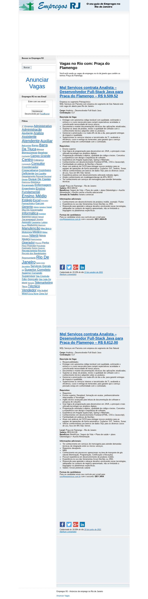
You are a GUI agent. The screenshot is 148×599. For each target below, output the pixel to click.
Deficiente (28, 173)
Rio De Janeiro (35, 259)
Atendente (31, 141)
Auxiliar (46, 141)
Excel (37, 200)
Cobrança (39, 160)
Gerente (27, 206)
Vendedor (29, 290)
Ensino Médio (34, 196)
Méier (45, 232)
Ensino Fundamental (33, 190)
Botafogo (43, 152)
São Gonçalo (30, 279)
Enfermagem (43, 185)
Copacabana (30, 170)
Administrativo (43, 126)
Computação (26, 164)
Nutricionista (36, 239)
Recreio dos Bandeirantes (34, 253)
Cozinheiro (45, 170)
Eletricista (26, 182)
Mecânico (46, 228)
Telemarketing (44, 282)
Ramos (35, 248)
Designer (47, 176)
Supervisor (28, 276)
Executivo (44, 200)
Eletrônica (35, 182)
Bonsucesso (29, 152)
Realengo (41, 248)
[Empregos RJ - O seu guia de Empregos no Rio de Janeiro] (71, 5)
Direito (25, 179)
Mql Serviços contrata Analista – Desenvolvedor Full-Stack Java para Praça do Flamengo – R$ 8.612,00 (91, 338)
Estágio (27, 200)
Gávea (36, 207)
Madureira (32, 225)
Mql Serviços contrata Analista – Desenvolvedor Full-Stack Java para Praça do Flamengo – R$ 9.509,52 (91, 92)
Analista (39, 133)
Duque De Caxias (39, 179)
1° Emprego (27, 126)
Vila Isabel (42, 290)
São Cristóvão (42, 276)
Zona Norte (33, 293)
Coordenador (30, 167)
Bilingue (40, 149)
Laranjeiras (36, 222)
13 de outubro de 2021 (93, 272)
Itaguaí (41, 217)
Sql (23, 270)
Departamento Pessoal (33, 176)
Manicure (42, 225)
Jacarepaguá (29, 219)
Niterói (33, 235)
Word (25, 293)
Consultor (38, 163)
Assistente (29, 136)
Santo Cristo (40, 263)
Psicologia (41, 246)
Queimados (26, 248)
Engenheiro (28, 188)
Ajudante (27, 133)
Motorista (27, 232)
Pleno (24, 246)
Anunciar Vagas (37, 83)
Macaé (24, 225)
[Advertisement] (74, 32)
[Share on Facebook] (62, 267)
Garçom (39, 203)
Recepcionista (29, 250)
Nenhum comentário (68, 274)
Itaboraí (34, 217)
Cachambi (26, 156)
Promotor (31, 245)
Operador (28, 242)
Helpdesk (42, 207)
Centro (27, 160)
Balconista (26, 145)
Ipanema (26, 216)
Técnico (34, 286)
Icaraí (49, 207)
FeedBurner (45, 114)
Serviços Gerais (40, 266)
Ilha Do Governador (32, 210)
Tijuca (24, 286)
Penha (45, 242)
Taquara (31, 283)
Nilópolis (25, 236)
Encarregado (28, 185)
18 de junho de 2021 (92, 529)
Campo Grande (40, 155)
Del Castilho (40, 173)
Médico (37, 231)
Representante (29, 258)
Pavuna (38, 243)
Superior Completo (37, 269)
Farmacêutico (28, 203)
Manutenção (31, 228)
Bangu (35, 145)
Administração (32, 129)
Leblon (44, 222)
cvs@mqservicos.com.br (70, 219)
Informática (30, 213)
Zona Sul (43, 293)
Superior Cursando (32, 272)
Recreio (42, 250)
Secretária (26, 266)
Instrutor (42, 214)
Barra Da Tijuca (35, 147)
